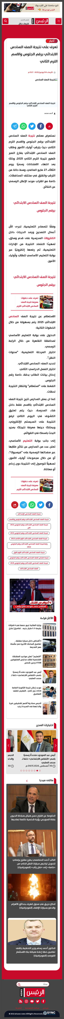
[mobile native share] (14, 504)
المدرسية (43, 238)
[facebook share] (40, 126)
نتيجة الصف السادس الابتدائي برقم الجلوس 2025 (29, 563)
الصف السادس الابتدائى (29, 568)
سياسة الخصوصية (32, 1008)
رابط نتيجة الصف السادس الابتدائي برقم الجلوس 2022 (29, 545)
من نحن (46, 1008)
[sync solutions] (49, 1014)
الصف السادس (22, 135)
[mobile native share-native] (49, 126)
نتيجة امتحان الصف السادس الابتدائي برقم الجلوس (29, 557)
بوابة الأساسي (25, 441)
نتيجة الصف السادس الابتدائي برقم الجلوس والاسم (29, 519)
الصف (18, 316)
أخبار (51, 41)
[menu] (58, 21)
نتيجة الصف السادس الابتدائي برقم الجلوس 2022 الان (29, 526)
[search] (5, 21)
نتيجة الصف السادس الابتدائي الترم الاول (29, 552)
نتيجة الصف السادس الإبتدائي (29, 514)
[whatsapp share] (23, 126)
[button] (40, 770)
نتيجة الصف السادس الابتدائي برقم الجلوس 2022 (29, 533)
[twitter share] (32, 126)
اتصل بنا (19, 1008)
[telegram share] (14, 126)
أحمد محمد (48, 113)
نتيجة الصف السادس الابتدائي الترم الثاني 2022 (29, 538)
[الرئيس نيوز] (32, 992)
